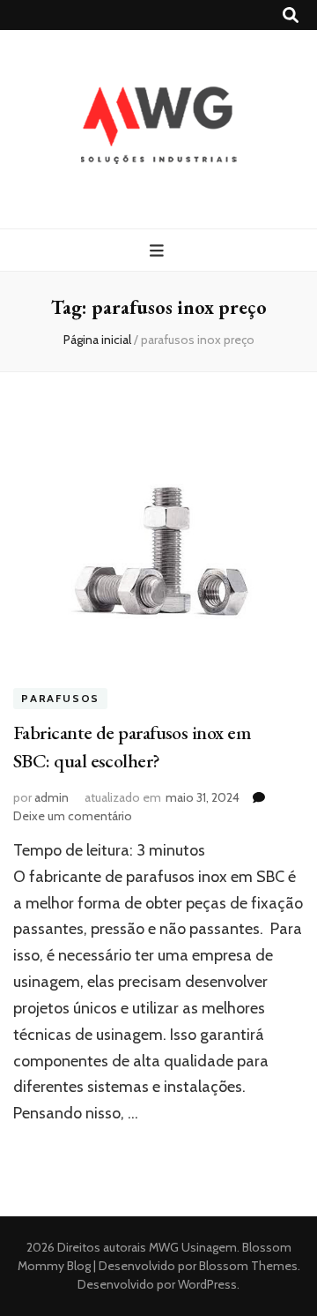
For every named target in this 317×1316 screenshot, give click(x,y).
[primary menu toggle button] (159, 251)
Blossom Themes (247, 1266)
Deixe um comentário (72, 816)
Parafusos (60, 698)
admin (51, 797)
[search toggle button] (291, 15)
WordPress (207, 1284)
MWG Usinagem (193, 1247)
